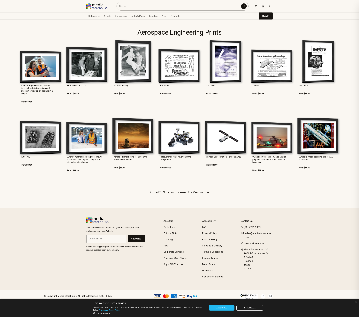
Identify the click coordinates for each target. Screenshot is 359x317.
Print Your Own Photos (175, 258)
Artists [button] (107, 16)
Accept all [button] (221, 308)
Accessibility (209, 221)
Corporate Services (174, 251)
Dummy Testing (121, 85)
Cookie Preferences (212, 276)
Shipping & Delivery (212, 245)
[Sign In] (269, 6)
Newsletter (208, 270)
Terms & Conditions (212, 251)
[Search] (244, 6)
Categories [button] (94, 16)
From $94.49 (73, 93)
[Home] (99, 6)
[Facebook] (263, 297)
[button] (148, 313)
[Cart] (263, 6)
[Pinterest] (270, 297)
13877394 (210, 85)
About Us (168, 221)
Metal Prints (208, 264)
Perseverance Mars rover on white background (175, 158)
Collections (121, 16)
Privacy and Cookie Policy (109, 310)
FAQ (204, 227)
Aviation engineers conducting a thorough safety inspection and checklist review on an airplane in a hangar (37, 89)
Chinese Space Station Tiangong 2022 (223, 157)
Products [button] (175, 16)
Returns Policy (209, 239)
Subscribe (136, 238)
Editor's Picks (138, 16)
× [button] (356, 302)
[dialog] (179, 308)
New (164, 16)
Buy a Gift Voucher (173, 264)
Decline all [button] (250, 308)
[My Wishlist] (256, 6)
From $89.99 (26, 102)
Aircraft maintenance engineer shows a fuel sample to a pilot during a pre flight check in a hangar (84, 160)
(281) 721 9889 (252, 227)
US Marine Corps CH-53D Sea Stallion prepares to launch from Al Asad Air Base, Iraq (269, 160)
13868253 (256, 85)
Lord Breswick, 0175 (76, 85)
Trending (153, 16)
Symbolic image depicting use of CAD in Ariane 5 (316, 158)
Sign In (265, 16)
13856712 (25, 157)
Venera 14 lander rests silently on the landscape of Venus (130, 158)
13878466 (164, 85)
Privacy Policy (209, 233)
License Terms (210, 258)
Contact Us (247, 221)
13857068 (303, 85)
